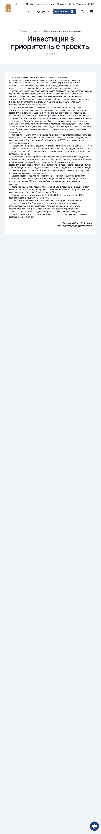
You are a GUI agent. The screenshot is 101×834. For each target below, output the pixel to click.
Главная (23, 31)
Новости (36, 31)
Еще (16, 4)
